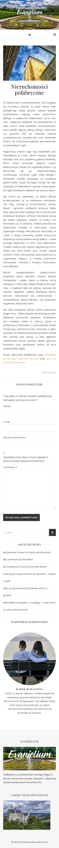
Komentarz (10, 467)
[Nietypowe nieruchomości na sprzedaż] (29, 15)
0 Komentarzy (49, 372)
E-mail (6, 421)
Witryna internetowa (14, 437)
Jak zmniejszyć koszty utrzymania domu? (25, 566)
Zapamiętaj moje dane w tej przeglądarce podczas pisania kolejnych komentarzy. (25, 459)
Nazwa (7, 406)
